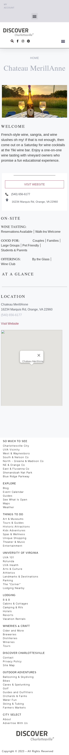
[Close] (39, 355)
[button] (34, 16)
